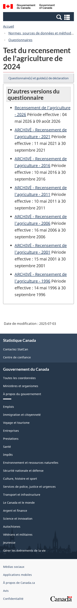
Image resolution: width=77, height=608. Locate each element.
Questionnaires (20, 40)
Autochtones (11, 526)
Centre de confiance (17, 357)
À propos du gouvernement (22, 394)
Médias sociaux (13, 567)
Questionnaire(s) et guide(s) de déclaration (38, 78)
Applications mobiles (17, 575)
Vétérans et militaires (17, 534)
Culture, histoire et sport (20, 479)
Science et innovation (17, 518)
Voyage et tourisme (16, 423)
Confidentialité (13, 599)
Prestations (10, 439)
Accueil (8, 26)
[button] (39, 17)
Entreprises (11, 431)
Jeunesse (9, 542)
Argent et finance (15, 511)
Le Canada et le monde (19, 503)
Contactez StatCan (15, 349)
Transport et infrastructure (21, 495)
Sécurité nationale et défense (23, 471)
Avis (6, 591)
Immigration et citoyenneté (22, 415)
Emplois (8, 407)
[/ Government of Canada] (29, 7)
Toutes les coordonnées (19, 378)
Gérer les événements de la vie (24, 550)
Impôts (8, 455)
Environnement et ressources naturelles (30, 463)
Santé (7, 447)
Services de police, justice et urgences (29, 487)
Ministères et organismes (20, 386)
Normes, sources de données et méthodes (41, 33)
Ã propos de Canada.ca (19, 583)
